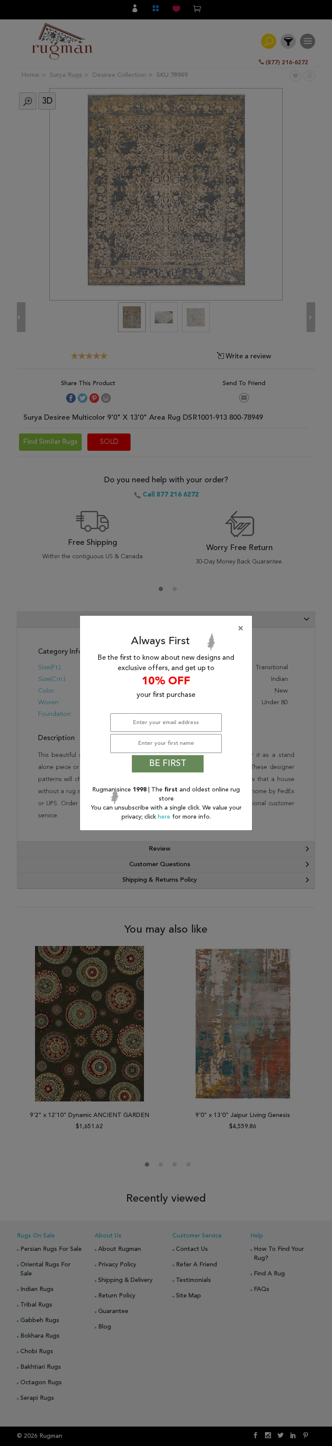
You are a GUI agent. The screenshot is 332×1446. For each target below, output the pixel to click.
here (165, 817)
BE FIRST (167, 763)
